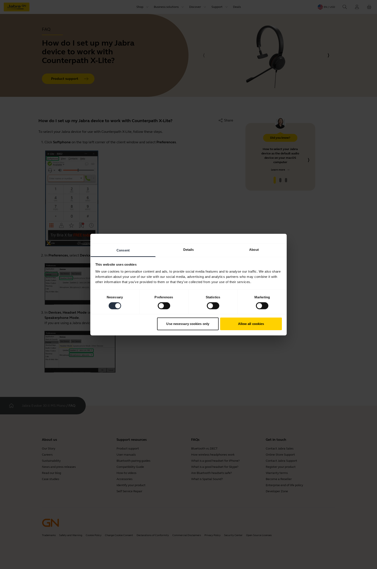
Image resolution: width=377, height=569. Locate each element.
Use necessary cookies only (187, 324)
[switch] (164, 305)
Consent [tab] (123, 250)
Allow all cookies (251, 324)
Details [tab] (188, 249)
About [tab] (254, 249)
